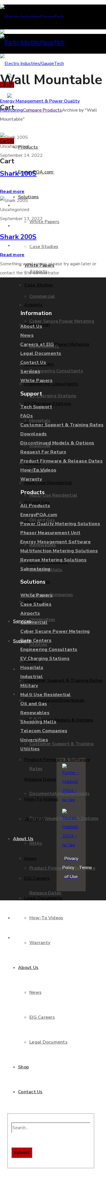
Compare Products (42, 110)
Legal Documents (40, 353)
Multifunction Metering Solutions (59, 551)
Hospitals (32, 667)
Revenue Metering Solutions (53, 560)
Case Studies (35, 604)
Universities (34, 740)
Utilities (30, 749)
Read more (12, 191)
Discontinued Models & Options (57, 443)
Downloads (33, 434)
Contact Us (33, 362)
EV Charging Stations (45, 658)
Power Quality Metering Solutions (60, 524)
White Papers (36, 380)
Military (29, 686)
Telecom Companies (44, 731)
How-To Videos (38, 470)
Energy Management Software (55, 542)
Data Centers (35, 640)
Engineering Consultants (48, 649)
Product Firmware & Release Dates (61, 461)
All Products (35, 506)
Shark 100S (18, 173)
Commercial (33, 622)
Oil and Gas (33, 704)
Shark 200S (18, 236)
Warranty (31, 479)
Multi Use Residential (45, 695)
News (27, 335)
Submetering (35, 569)
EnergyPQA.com (38, 515)
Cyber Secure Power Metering (55, 631)
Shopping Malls (38, 722)
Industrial (31, 676)
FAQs (26, 416)
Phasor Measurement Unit (50, 533)
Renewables (34, 713)
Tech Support (36, 407)
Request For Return (43, 452)
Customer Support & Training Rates (62, 425)
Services (30, 371)
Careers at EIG (37, 344)
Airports (30, 613)
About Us (31, 326)
